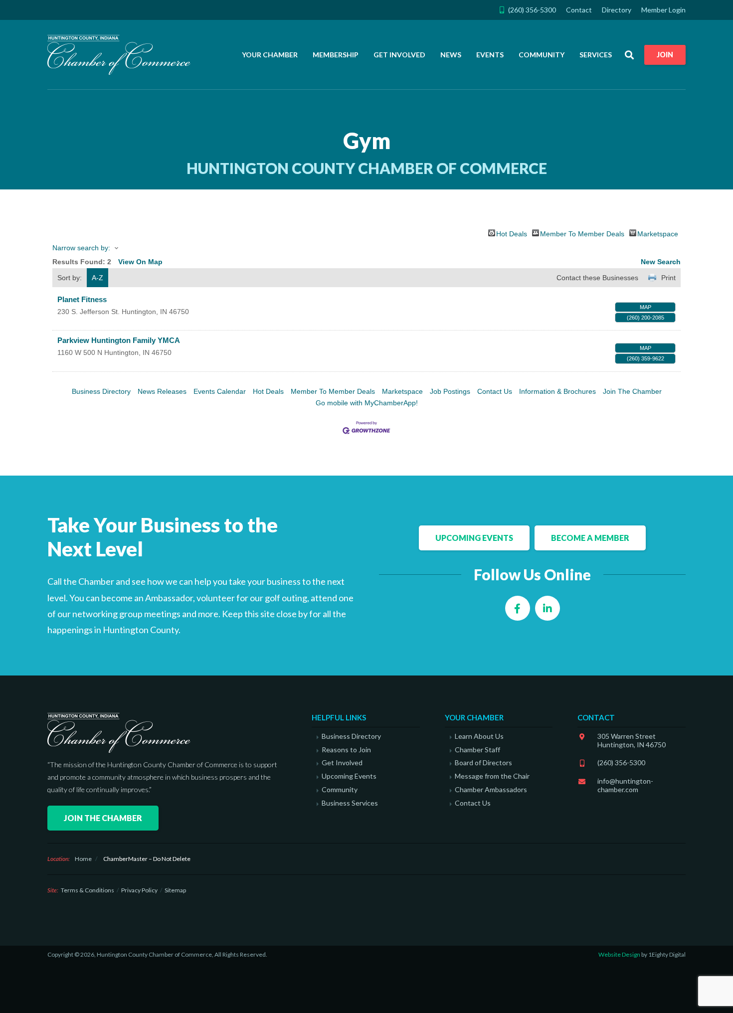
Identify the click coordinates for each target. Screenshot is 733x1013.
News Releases (162, 391)
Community (541, 54)
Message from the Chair (492, 776)
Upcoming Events (474, 537)
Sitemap (175, 890)
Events (490, 54)
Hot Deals (511, 233)
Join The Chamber (632, 391)
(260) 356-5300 (621, 762)
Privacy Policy (139, 890)
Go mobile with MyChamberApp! (367, 403)
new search (661, 262)
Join (665, 54)
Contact (579, 9)
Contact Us (494, 391)
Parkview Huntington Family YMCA (118, 340)
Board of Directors (483, 763)
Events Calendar (219, 391)
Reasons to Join (346, 750)
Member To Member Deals (582, 233)
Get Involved (399, 54)
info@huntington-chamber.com (625, 785)
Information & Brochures (557, 391)
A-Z (97, 278)
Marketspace (657, 233)
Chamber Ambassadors (491, 790)
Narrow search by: (81, 248)
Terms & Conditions (87, 890)
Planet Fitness (82, 299)
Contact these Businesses (597, 278)
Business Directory (101, 391)
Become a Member (590, 537)
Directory (616, 9)
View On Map (140, 262)
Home (83, 858)
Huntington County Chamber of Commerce (122, 55)
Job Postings (450, 391)
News (450, 54)
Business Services (350, 803)
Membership (336, 54)
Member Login (663, 9)
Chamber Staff (477, 750)
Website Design (619, 954)
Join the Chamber (103, 818)
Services (595, 54)
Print (668, 278)
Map (645, 307)
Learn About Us (479, 736)
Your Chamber (270, 54)
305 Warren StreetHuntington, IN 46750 (631, 740)
